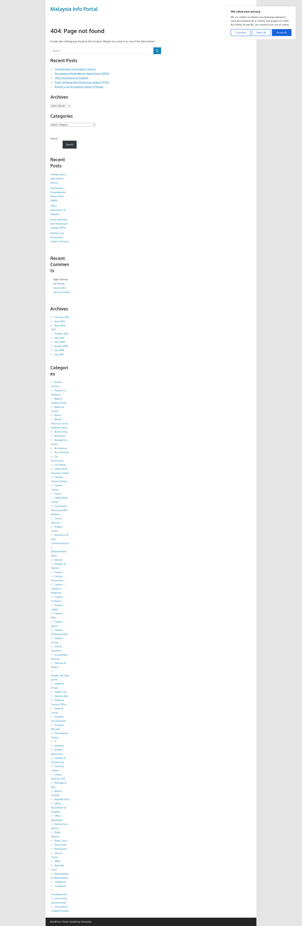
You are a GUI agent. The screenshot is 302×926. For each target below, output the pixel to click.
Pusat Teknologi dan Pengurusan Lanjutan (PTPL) (82, 82)
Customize (240, 32)
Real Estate (60, 844)
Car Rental (59, 464)
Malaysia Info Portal (74, 9)
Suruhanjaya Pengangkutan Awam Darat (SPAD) (82, 73)
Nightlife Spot (61, 799)
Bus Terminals (61, 452)
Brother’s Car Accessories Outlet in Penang (79, 86)
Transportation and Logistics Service (75, 69)
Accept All (282, 32)
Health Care (60, 691)
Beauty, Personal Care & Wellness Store (59, 423)
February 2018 (61, 317)
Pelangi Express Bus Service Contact (61, 288)
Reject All (261, 32)
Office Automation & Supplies (71, 77)
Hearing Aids (61, 696)
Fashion (58, 572)
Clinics (57, 493)
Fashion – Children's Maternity (58, 588)
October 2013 (61, 333)
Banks (57, 415)
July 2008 (59, 350)
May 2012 (59, 337)
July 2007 (59, 354)
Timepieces (60, 881)
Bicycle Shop (61, 431)
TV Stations (60, 886)
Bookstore (59, 435)
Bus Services (61, 448)
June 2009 (59, 342)
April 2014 (59, 321)
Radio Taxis (60, 840)
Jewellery (59, 745)
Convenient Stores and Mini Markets (59, 510)
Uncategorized (59, 894)
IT (55, 741)
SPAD (57, 861)
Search (53, 138)
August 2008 (61, 346)
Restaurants (60, 848)
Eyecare (58, 559)
